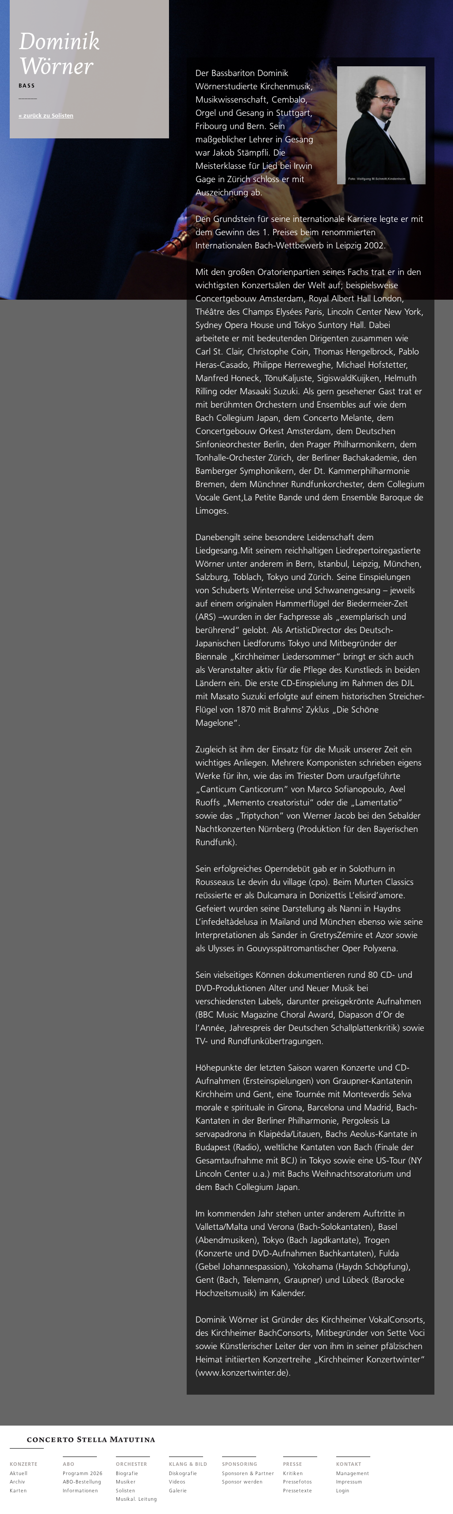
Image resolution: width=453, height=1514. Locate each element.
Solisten (125, 1490)
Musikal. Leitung (136, 1499)
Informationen (80, 1490)
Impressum (349, 1482)
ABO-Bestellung (82, 1482)
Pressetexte (297, 1490)
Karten (18, 1490)
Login (342, 1490)
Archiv (17, 1482)
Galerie (178, 1490)
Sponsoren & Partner (248, 1473)
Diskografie (183, 1473)
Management (352, 1473)
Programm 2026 (83, 1473)
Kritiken (293, 1473)
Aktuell (18, 1473)
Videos (177, 1482)
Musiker (126, 1482)
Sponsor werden (242, 1482)
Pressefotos (297, 1482)
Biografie (127, 1473)
